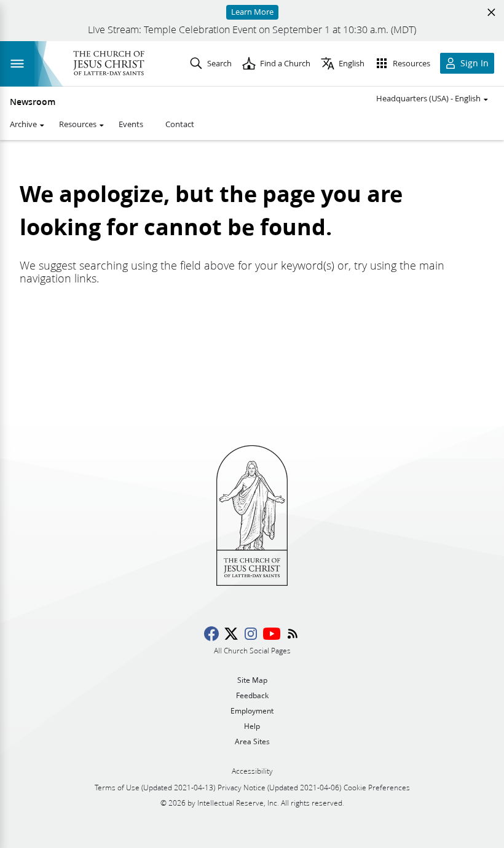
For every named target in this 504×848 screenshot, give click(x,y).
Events (131, 124)
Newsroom (32, 102)
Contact (179, 124)
